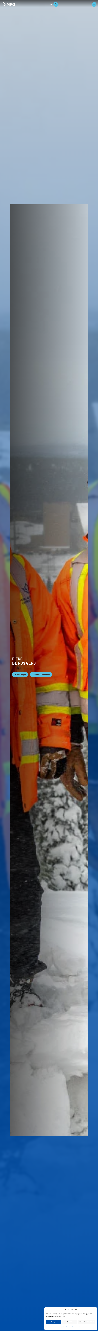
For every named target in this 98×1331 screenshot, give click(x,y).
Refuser (69, 1322)
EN (51, 4)
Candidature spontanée (41, 674)
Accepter (54, 1322)
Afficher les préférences (86, 1322)
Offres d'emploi (20, 674)
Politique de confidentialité (64, 1327)
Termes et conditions (77, 1327)
